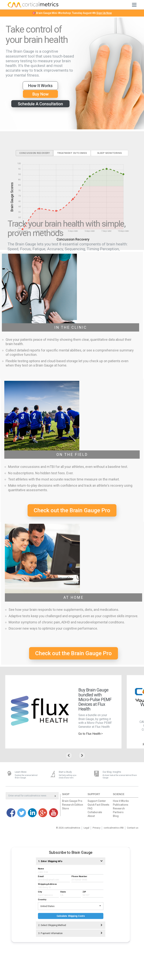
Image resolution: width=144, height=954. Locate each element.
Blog (116, 815)
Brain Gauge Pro (72, 800)
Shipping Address (47, 884)
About (91, 815)
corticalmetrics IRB (114, 827)
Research (119, 808)
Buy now (40, 94)
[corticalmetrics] (33, 5)
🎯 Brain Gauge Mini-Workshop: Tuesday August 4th (72, 12)
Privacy (96, 827)
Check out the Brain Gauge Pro (72, 510)
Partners (118, 812)
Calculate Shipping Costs (71, 916)
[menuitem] (75, 801)
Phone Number (79, 876)
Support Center (97, 800)
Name (41, 868)
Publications (120, 804)
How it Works (121, 800)
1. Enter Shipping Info (50, 861)
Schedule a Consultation (40, 104)
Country (42, 899)
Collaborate (95, 812)
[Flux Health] (63, 711)
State (63, 891)
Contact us (132, 827)
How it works (40, 85)
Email (41, 876)
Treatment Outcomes (72, 153)
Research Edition (72, 804)
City (40, 891)
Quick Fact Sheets (98, 804)
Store (65, 808)
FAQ (90, 808)
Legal (86, 827)
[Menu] (134, 4)
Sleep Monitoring (109, 153)
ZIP (84, 891)
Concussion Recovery (34, 153)
